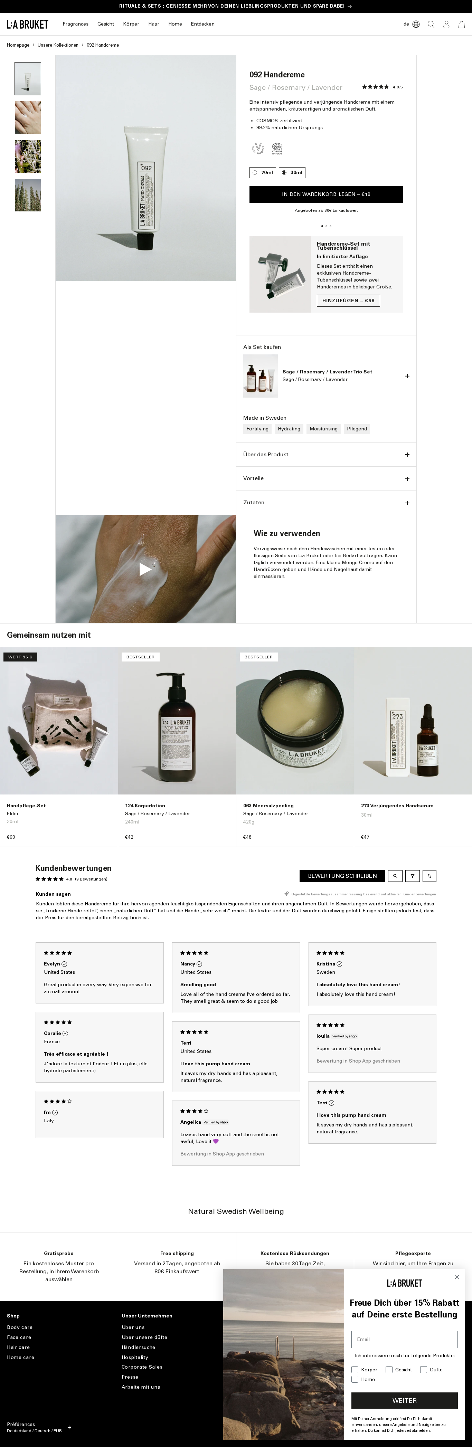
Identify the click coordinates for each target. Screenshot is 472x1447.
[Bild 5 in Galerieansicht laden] (28, 195)
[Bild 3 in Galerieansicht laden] (28, 117)
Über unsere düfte (145, 1337)
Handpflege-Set (26, 806)
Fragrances (75, 24)
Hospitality (135, 1357)
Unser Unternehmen (147, 1316)
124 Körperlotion (145, 806)
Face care (19, 1337)
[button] (75, 24)
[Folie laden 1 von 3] (322, 226)
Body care (19, 1327)
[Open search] (395, 876)
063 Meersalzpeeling (268, 806)
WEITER (405, 1401)
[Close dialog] (457, 1277)
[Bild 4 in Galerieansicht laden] (28, 156)
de (406, 24)
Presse (130, 1377)
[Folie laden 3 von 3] (331, 226)
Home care (20, 1357)
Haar (153, 24)
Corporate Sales (142, 1367)
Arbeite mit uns (141, 1387)
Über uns (133, 1327)
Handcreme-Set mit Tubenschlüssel (343, 246)
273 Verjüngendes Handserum (397, 806)
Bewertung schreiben (342, 876)
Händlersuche (138, 1347)
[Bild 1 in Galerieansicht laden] (28, 78)
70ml (267, 172)
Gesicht (105, 24)
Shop (13, 1316)
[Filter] (412, 876)
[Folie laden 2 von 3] (326, 226)
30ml (296, 172)
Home (175, 24)
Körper (131, 24)
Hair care (18, 1347)
